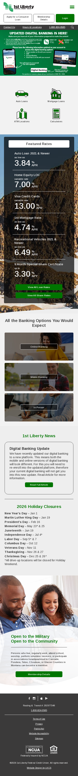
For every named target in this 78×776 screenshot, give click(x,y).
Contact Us (9, 27)
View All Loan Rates (39, 287)
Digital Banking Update (30, 449)
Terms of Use (39, 719)
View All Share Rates (39, 295)
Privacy (39, 724)
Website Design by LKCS (39, 768)
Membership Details (44, 18)
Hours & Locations (32, 27)
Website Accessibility (39, 733)
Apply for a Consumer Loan (18, 18)
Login (68, 19)
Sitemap (39, 738)
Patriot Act (39, 728)
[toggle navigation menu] (70, 7)
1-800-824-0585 (57, 27)
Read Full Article (39, 485)
